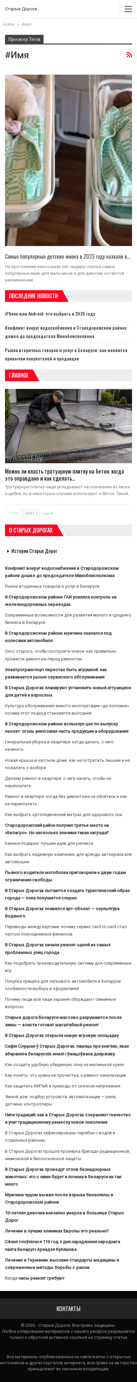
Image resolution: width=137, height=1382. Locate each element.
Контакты (68, 1308)
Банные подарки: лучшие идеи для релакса (49, 843)
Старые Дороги (21, 8)
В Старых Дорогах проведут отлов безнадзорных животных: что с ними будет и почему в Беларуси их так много (63, 1177)
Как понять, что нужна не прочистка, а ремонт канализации (65, 1075)
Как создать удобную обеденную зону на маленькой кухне (64, 1064)
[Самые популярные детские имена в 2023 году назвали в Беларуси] (68, 160)
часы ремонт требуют (41, 1278)
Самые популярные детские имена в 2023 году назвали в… (67, 256)
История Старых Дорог (34, 550)
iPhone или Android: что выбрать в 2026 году (50, 313)
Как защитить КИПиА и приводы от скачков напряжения (62, 1085)
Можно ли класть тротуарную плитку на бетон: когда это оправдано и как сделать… (64, 474)
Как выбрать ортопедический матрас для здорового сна (63, 814)
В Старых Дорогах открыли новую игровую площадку (62, 1035)
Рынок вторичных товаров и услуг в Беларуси (52, 586)
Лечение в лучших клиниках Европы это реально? (57, 1230)
